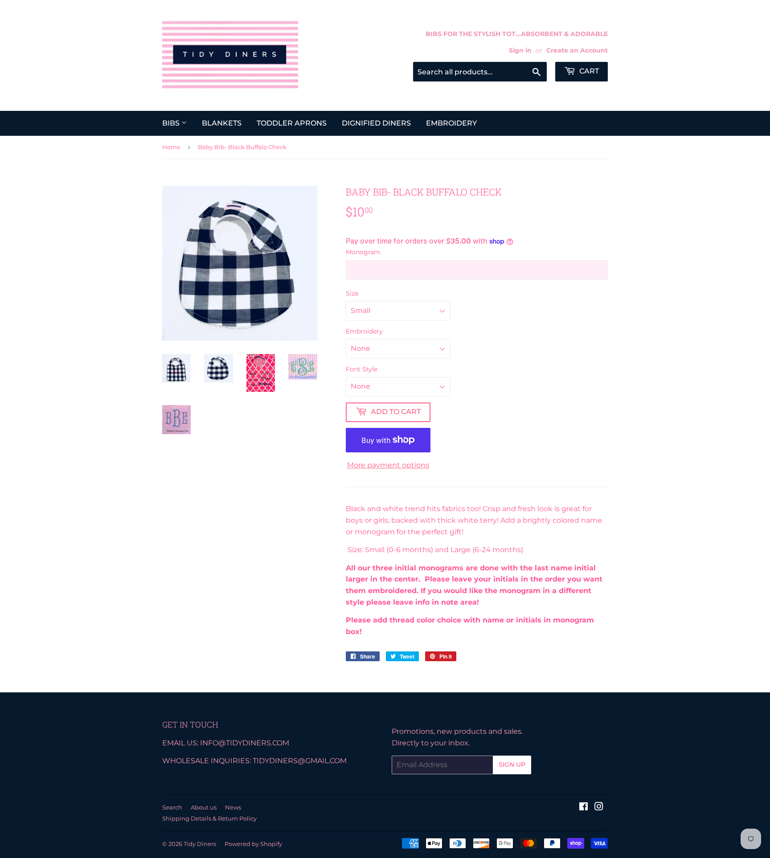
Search (172, 807)
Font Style (361, 369)
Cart (588, 71)
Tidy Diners (200, 843)
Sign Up (512, 764)
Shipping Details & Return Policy (209, 818)
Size (352, 293)
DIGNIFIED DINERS (376, 123)
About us (204, 807)
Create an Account (577, 50)
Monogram (363, 252)
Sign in (520, 50)
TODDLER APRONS (292, 123)
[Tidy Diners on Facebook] (583, 807)
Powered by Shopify (253, 843)
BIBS (171, 123)
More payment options (388, 465)
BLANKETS (222, 123)
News (233, 807)
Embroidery (364, 331)
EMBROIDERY (451, 123)
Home (171, 146)
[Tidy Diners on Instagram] (598, 807)
